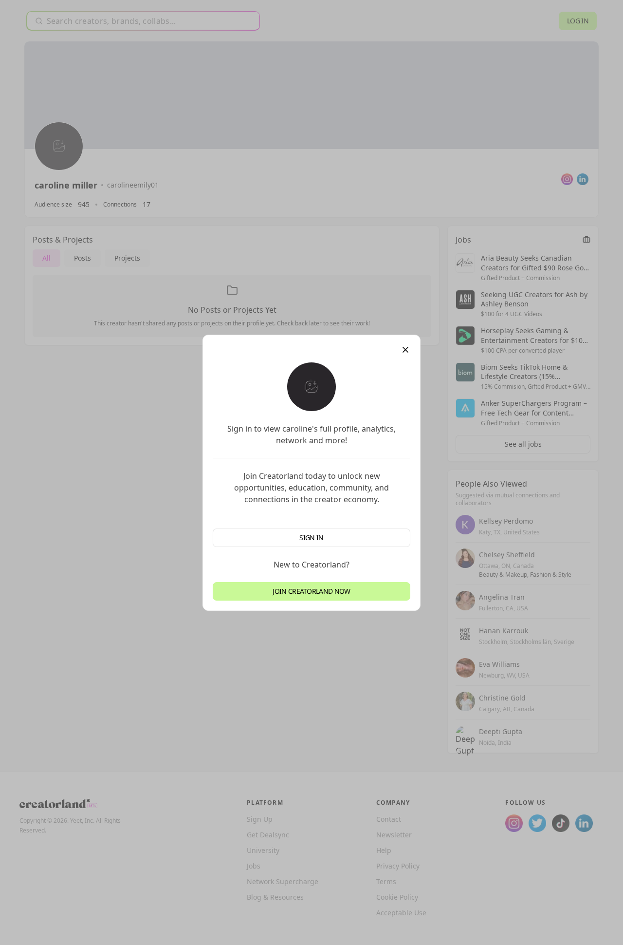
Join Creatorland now (311, 591)
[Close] (405, 350)
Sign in (311, 537)
